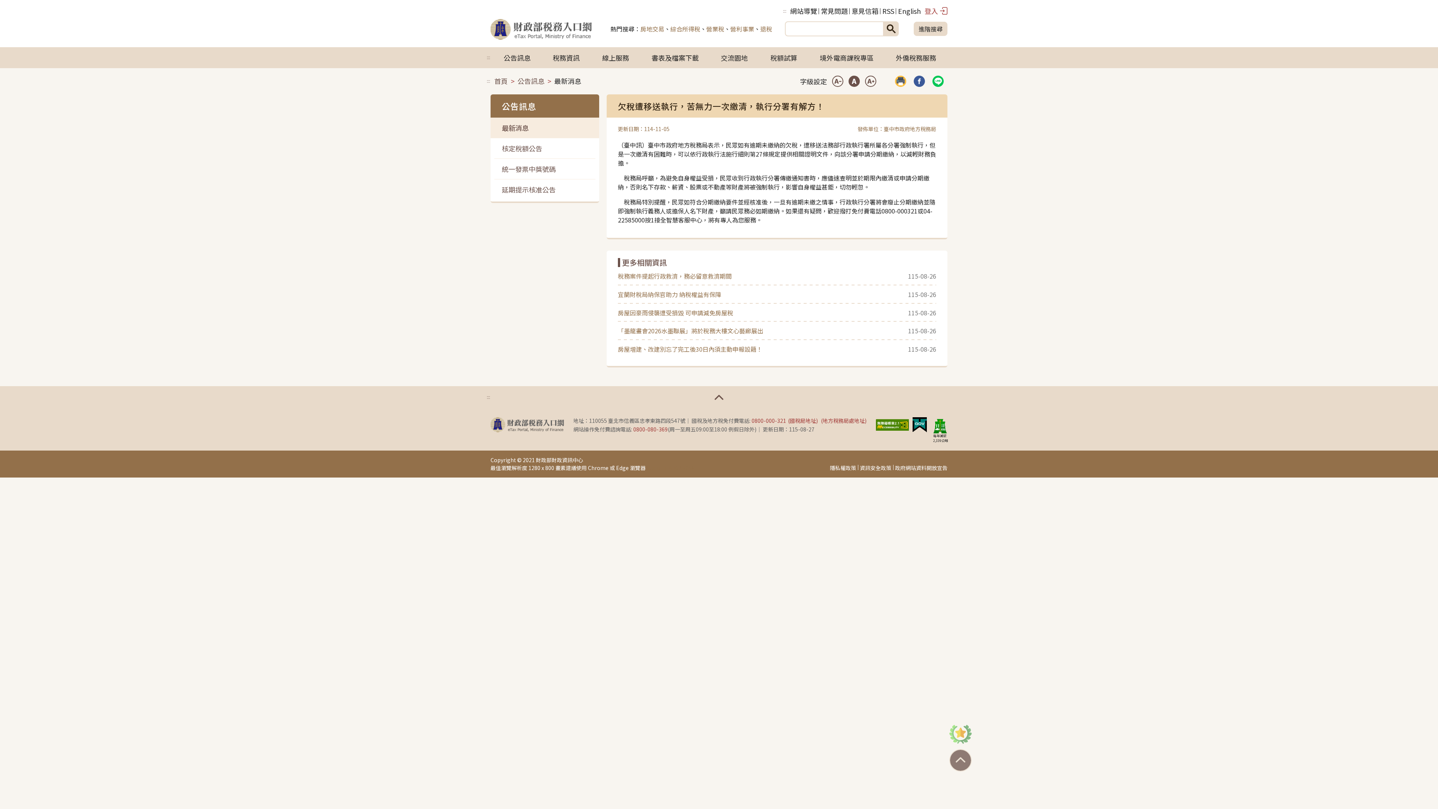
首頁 (501, 81)
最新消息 (515, 128)
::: (784, 10)
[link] (919, 81)
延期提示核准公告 (529, 189)
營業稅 (715, 28)
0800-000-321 (769, 420)
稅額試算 (783, 58)
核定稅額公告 (522, 148)
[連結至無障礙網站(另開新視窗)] (892, 423)
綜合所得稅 (685, 28)
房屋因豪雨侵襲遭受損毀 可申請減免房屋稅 (675, 312)
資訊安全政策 (875, 468)
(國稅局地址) (803, 420)
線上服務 (615, 58)
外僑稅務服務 (916, 58)
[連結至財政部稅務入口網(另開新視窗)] (527, 424)
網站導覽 (803, 11)
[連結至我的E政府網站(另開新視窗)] (920, 423)
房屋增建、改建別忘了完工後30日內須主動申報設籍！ (690, 349)
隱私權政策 (843, 468)
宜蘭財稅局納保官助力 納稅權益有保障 (669, 294)
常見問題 (834, 11)
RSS (888, 11)
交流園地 (734, 58)
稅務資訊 (566, 58)
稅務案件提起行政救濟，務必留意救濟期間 (675, 276)
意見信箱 (865, 11)
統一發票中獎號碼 (529, 169)
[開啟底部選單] (719, 397)
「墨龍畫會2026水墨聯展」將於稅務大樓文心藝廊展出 (690, 330)
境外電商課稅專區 (847, 58)
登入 (931, 11)
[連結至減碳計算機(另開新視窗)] (939, 425)
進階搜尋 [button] (931, 28)
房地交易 (652, 28)
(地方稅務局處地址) (844, 420)
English (909, 11)
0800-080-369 (650, 429)
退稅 (766, 28)
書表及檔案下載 (675, 58)
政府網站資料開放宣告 (921, 468)
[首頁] (541, 29)
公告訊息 (517, 58)
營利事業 (742, 28)
